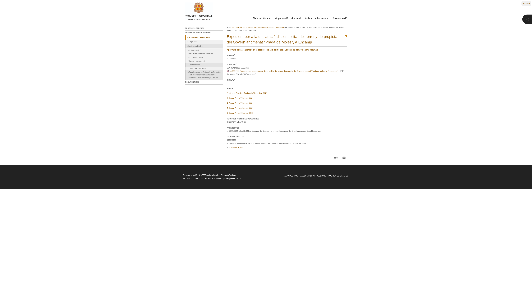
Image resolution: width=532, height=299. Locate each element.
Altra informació (278, 28)
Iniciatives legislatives (262, 28)
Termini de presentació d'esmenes (243, 119)
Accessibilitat (307, 176)
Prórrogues (233, 128)
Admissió (231, 55)
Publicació (232, 65)
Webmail (321, 176)
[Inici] (198, 11)
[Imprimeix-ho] (336, 157)
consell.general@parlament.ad (228, 179)
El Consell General (262, 18)
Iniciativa (231, 80)
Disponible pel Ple (235, 137)
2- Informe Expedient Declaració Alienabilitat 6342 (247, 93)
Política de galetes (338, 176)
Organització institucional (288, 18)
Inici (233, 28)
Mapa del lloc (291, 176)
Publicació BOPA (236, 148)
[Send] (344, 157)
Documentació (339, 18)
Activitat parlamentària (316, 18)
